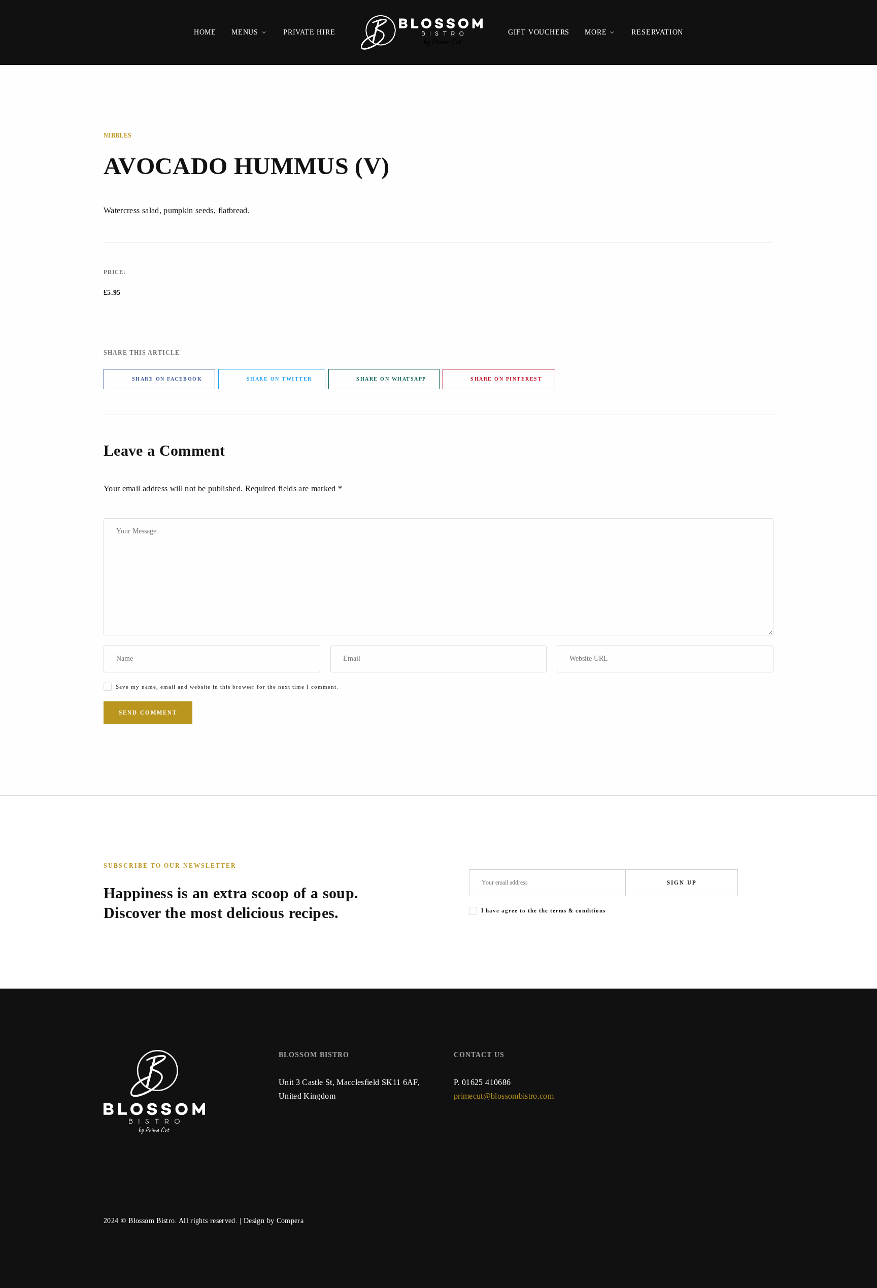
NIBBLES (117, 135)
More (595, 32)
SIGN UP (682, 882)
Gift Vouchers (538, 32)
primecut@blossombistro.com (504, 1096)
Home (205, 32)
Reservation (657, 32)
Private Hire (309, 32)
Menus (244, 32)
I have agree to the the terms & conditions (543, 910)
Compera (290, 1221)
